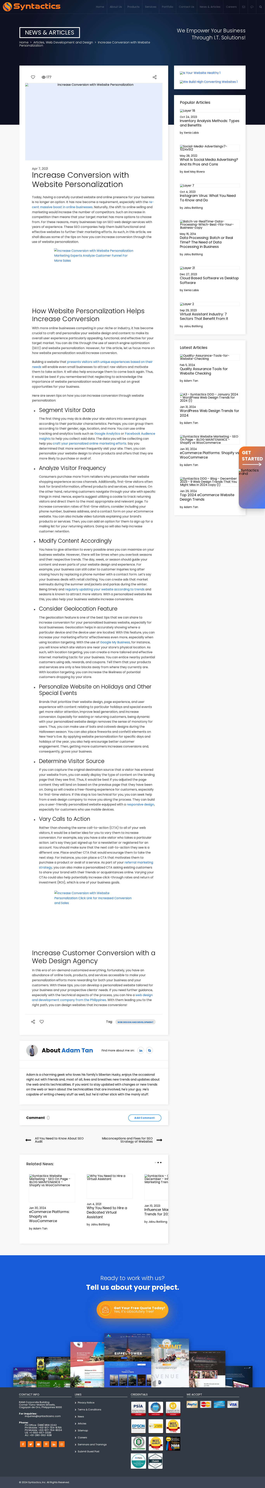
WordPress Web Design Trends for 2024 (209, 413)
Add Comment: (144, 1117)
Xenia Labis (191, 133)
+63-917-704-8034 (50, 1430)
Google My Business (115, 642)
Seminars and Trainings (92, 1444)
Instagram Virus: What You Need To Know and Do (208, 197)
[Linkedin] (54, 1444)
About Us (116, 7)
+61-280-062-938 (40, 1435)
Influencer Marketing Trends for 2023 (161, 1211)
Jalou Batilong (100, 1224)
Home (100, 7)
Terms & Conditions (89, 1409)
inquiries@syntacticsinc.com (43, 1416)
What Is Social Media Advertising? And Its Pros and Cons (209, 161)
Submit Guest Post (88, 1451)
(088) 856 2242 (47, 1425)
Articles (38, 42)
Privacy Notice (86, 1402)
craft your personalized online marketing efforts (89, 443)
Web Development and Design (69, 42)
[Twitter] (31, 1444)
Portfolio (167, 7)
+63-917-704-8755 (50, 1427)
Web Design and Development (135, 1022)
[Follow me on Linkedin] (140, 1050)
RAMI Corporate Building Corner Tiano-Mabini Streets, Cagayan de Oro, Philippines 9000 (40, 1404)
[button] (252, 7)
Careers (231, 7)
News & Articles (210, 7)
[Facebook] (23, 1444)
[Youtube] (38, 1444)
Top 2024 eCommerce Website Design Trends (207, 497)
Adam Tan (77, 1050)
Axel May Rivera (194, 172)
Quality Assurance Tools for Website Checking (204, 371)
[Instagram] (62, 1444)
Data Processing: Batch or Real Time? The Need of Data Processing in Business (206, 242)
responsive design (140, 804)
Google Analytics (107, 433)
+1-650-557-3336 (40, 1432)
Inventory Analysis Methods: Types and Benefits (209, 123)
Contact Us (186, 7)
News (81, 1416)
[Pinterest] (46, 1444)
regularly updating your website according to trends (105, 589)
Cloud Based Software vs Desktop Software (209, 280)
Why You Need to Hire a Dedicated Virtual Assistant (107, 1212)
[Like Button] (33, 77)
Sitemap (83, 1430)
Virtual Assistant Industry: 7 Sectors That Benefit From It (204, 316)
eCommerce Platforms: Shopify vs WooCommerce (209, 455)
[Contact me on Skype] (149, 1050)
